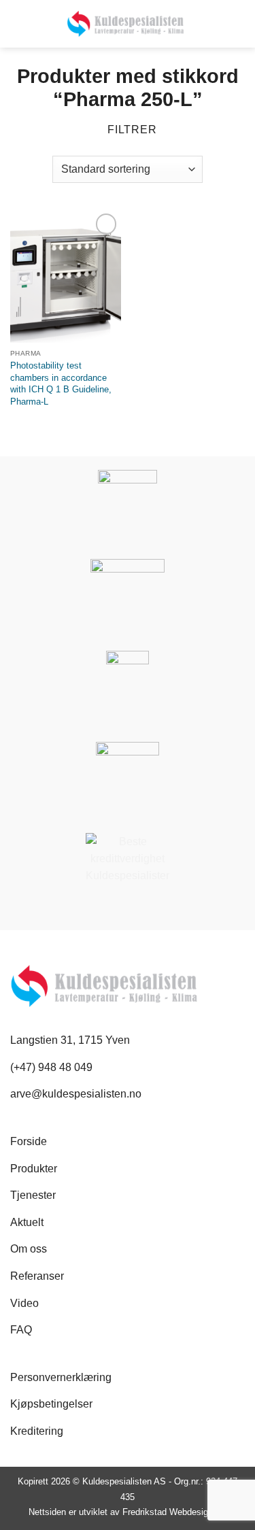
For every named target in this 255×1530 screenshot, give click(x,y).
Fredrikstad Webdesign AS (174, 1512)
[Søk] (15, 23)
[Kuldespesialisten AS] (125, 24)
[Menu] (236, 24)
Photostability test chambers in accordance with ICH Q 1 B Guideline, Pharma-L (61, 383)
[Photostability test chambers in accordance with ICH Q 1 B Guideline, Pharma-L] (65, 276)
